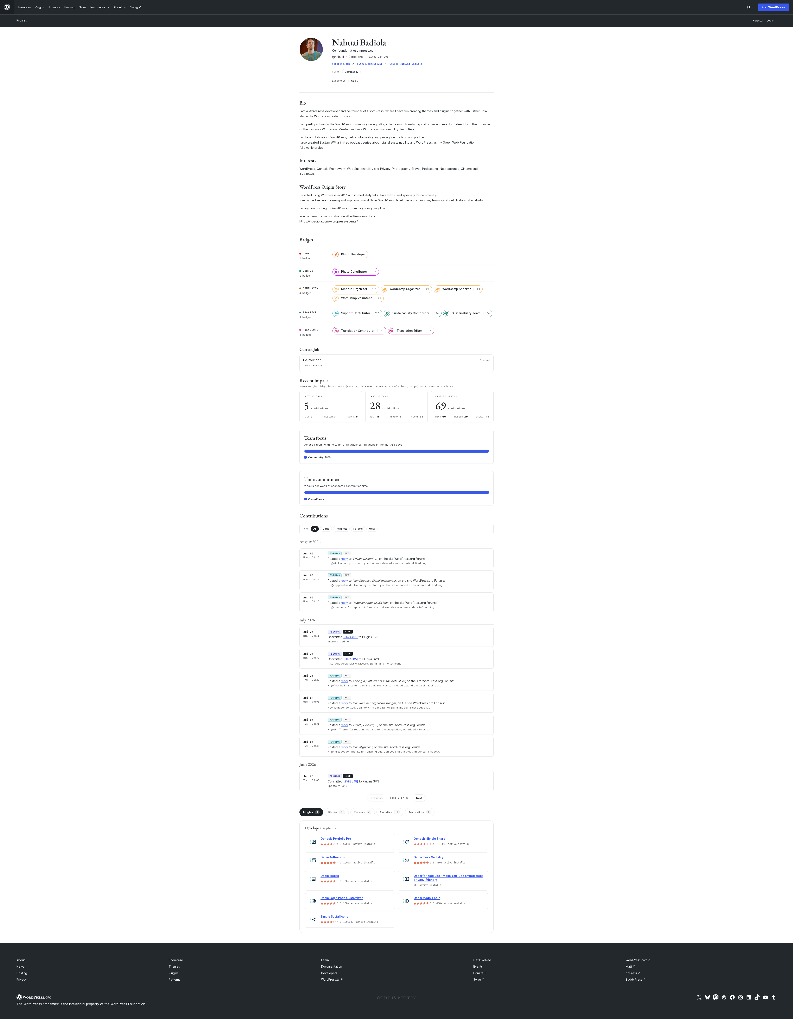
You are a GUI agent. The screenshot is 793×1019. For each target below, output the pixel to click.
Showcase (176, 960)
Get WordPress (773, 7)
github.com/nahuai (370, 64)
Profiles (22, 20)
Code (326, 528)
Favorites (389, 812)
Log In (770, 20)
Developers (329, 973)
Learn (325, 960)
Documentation (331, 966)
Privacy (22, 979)
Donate (480, 973)
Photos (336, 812)
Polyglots (341, 528)
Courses (362, 812)
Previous (377, 798)
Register (758, 20)
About (21, 960)
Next (419, 798)
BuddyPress (636, 979)
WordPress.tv (332, 979)
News (20, 966)
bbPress (633, 973)
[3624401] (350, 637)
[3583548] (350, 781)
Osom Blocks (330, 876)
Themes (174, 966)
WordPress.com (638, 960)
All (314, 528)
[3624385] (350, 659)
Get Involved (482, 960)
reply (344, 558)
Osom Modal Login (427, 898)
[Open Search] (748, 7)
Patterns (174, 979)
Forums (358, 528)
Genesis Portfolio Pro (336, 838)
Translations (418, 812)
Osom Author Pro (333, 857)
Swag (478, 979)
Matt (630, 966)
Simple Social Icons (334, 916)
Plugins (310, 812)
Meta (372, 528)
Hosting (22, 973)
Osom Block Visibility (428, 857)
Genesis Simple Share (429, 838)
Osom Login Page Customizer (342, 898)
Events (478, 966)
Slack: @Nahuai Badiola (405, 64)
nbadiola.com (341, 64)
